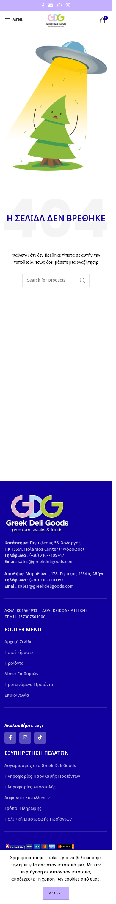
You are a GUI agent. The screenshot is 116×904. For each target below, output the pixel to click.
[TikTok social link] (40, 738)
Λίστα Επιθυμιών (21, 674)
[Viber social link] (67, 5)
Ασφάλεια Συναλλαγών (27, 797)
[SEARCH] (83, 280)
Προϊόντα (14, 663)
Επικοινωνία (16, 695)
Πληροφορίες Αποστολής (30, 787)
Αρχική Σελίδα (18, 641)
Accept (56, 893)
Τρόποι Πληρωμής (22, 808)
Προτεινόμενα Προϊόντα (28, 684)
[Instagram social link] (25, 738)
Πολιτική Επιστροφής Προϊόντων (38, 819)
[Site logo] (56, 20)
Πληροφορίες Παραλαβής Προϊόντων (42, 776)
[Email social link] (51, 5)
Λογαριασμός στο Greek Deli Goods (40, 765)
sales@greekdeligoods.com (46, 561)
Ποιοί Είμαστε (18, 652)
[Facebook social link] (43, 5)
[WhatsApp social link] (59, 5)
